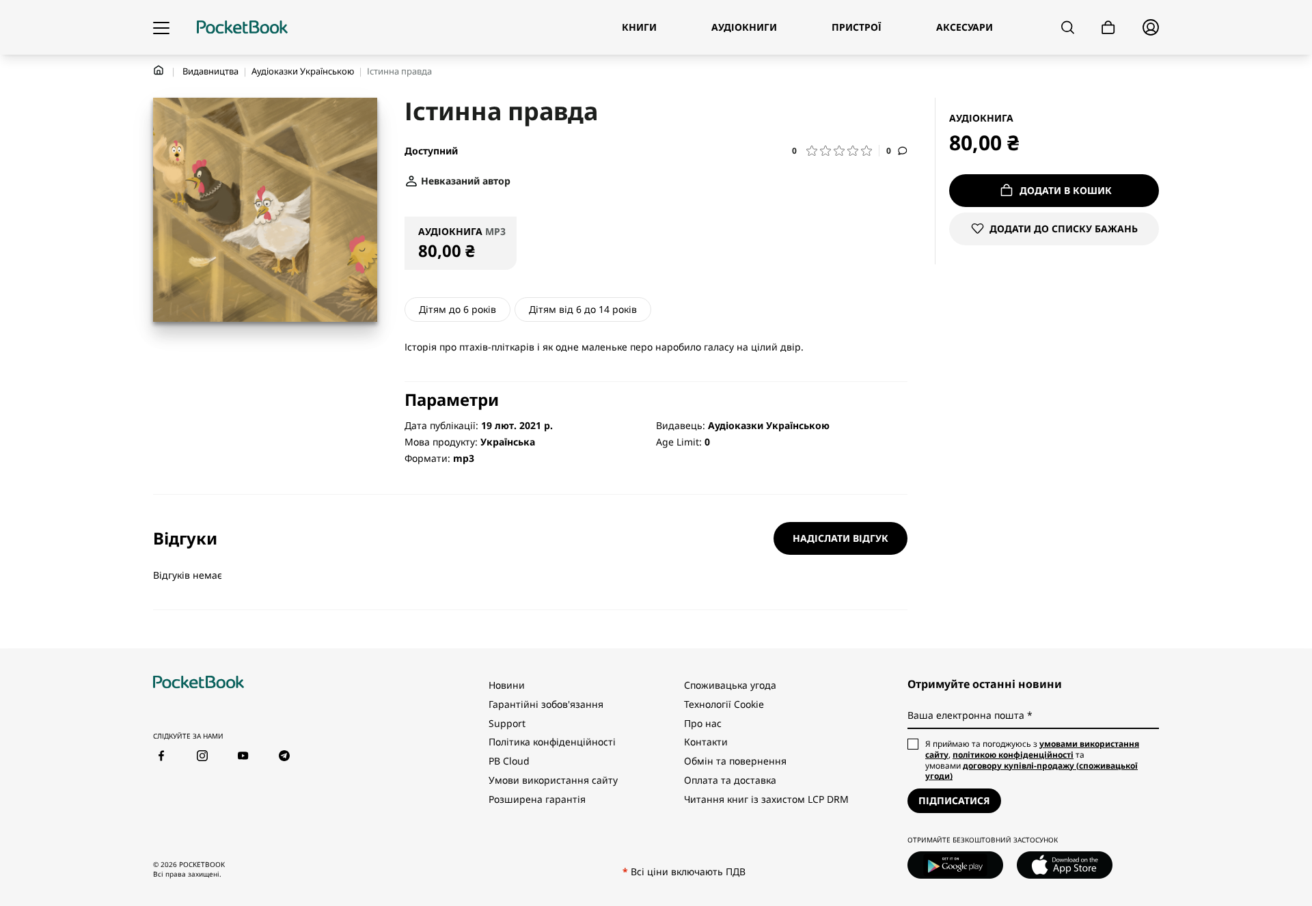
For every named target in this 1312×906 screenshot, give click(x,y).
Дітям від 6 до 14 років (583, 309)
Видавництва (210, 71)
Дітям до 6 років (457, 309)
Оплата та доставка (730, 779)
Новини (507, 684)
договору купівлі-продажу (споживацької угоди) (1031, 771)
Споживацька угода (730, 684)
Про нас (703, 723)
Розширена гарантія (537, 799)
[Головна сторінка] (242, 27)
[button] (835, 150)
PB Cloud (509, 760)
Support (507, 723)
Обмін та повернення (735, 760)
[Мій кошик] (1108, 27)
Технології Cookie (724, 704)
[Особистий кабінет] (1151, 27)
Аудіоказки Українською (302, 71)
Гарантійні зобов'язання (546, 704)
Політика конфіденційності (552, 741)
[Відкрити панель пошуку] (1067, 27)
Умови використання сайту (553, 779)
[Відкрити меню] (161, 27)
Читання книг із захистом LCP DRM (766, 799)
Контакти (706, 741)
